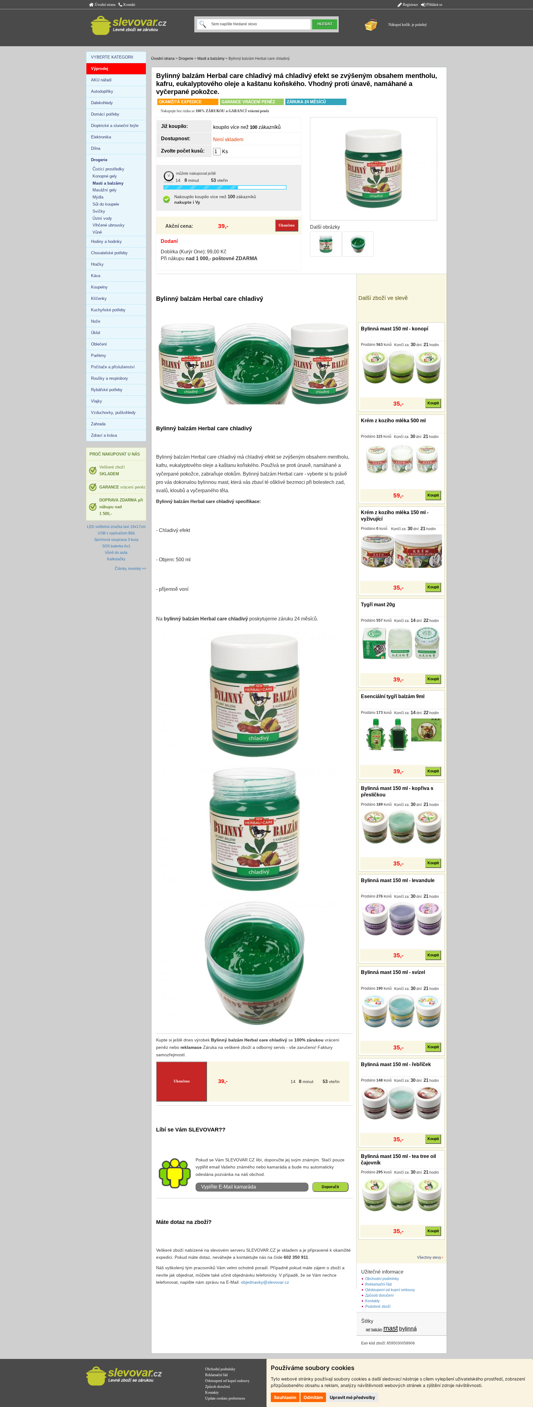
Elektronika (101, 137)
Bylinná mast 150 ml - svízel (393, 972)
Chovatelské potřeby (109, 253)
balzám (376, 1329)
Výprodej (99, 68)
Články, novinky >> (130, 568)
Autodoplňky (102, 91)
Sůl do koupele (106, 204)
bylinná (408, 1329)
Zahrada (98, 424)
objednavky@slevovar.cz (265, 1282)
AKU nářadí (101, 80)
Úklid (95, 332)
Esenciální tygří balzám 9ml (392, 696)
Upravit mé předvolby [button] (352, 1397)
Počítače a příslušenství (113, 367)
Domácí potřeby (105, 114)
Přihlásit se (433, 4)
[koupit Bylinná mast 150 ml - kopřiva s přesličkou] (401, 826)
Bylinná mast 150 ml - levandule (398, 880)
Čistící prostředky (108, 169)
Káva (95, 275)
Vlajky (96, 401)
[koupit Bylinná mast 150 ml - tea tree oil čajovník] (401, 1194)
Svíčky (99, 211)
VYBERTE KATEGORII (112, 57)
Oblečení (99, 344)
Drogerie (186, 58)
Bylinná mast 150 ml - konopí (394, 328)
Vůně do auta (116, 552)
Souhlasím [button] (285, 1397)
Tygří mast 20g (378, 604)
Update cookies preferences (225, 1398)
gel (368, 1329)
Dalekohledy (102, 102)
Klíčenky (99, 298)
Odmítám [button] (313, 1397)
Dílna (95, 148)
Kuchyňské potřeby (108, 310)
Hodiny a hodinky (106, 241)
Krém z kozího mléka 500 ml (393, 420)
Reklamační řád (378, 1284)
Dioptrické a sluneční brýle (114, 125)
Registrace (410, 4)
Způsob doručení (379, 1295)
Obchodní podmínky (382, 1279)
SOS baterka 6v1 (116, 546)
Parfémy (98, 355)
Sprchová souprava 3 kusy (116, 540)
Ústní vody (102, 218)
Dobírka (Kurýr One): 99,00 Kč (193, 251)
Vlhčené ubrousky (109, 225)
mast (390, 1328)
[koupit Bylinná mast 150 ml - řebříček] (401, 1102)
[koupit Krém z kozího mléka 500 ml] (401, 458)
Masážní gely (105, 190)
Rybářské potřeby (106, 389)
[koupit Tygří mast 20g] (401, 642)
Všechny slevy (429, 1257)
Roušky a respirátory (109, 378)
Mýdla (98, 197)
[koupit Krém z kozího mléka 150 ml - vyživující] (401, 551)
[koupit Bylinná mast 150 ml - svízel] (401, 1010)
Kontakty (372, 1301)
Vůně (97, 232)
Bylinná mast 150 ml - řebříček (396, 1064)
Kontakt (128, 4)
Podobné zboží (377, 1306)
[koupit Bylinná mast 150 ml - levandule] (401, 918)
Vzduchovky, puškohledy (113, 412)
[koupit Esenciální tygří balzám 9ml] (401, 735)
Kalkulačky (116, 559)
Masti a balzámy (211, 58)
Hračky (97, 264)
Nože (95, 321)
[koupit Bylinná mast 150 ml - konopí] (401, 367)
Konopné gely (105, 176)
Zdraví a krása (104, 435)
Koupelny (99, 287)
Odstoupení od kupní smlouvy (390, 1290)
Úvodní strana (104, 4)
